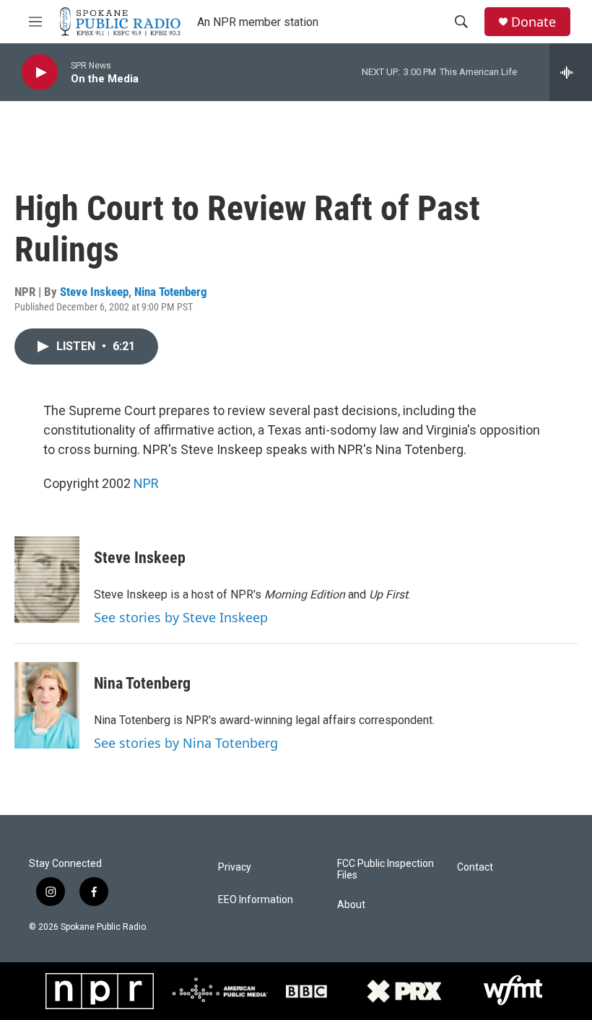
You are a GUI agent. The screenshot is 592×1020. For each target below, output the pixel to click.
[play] (39, 72)
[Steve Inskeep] (46, 579)
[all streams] (570, 72)
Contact (475, 867)
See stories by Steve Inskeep (181, 617)
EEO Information (255, 899)
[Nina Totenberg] (46, 705)
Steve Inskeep (94, 291)
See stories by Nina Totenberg (186, 742)
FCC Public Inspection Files (385, 869)
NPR (146, 483)
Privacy (234, 867)
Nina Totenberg (170, 291)
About (351, 904)
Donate (533, 22)
